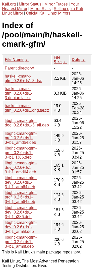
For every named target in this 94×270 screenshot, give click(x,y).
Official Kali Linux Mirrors (48, 13)
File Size (58, 59)
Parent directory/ (19, 68)
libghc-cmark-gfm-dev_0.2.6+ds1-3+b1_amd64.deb (21, 167)
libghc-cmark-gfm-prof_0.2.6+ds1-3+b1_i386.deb (21, 152)
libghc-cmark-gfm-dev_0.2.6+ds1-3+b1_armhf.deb (21, 227)
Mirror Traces (56, 4)
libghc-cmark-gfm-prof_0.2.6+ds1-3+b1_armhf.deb (21, 241)
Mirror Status (30, 4)
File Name (14, 59)
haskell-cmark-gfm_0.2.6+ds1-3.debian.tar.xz (18, 93)
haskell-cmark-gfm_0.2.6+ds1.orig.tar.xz (27, 108)
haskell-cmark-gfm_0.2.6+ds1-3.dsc (23, 78)
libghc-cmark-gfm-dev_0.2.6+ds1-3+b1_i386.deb (21, 212)
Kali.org (9, 4)
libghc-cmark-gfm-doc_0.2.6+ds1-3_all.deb (27, 122)
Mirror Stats (40, 9)
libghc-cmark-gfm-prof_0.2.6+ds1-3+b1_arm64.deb (21, 197)
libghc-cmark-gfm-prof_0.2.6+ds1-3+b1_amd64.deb (21, 138)
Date (76, 59)
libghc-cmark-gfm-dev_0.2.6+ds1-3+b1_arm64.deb (21, 182)
